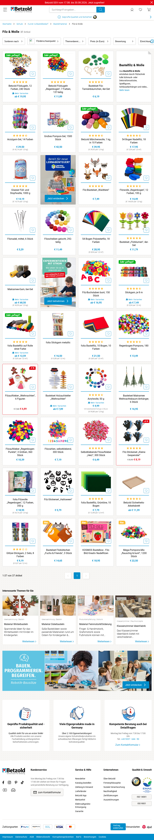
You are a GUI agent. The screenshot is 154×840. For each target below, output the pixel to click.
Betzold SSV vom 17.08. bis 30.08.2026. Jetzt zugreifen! (74, 2)
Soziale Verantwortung (114, 787)
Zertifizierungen (110, 795)
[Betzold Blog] (13, 790)
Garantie (79, 811)
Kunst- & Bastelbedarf (38, 24)
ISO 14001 (142, 797)
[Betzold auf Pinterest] (16, 783)
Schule (20, 24)
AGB (32, 837)
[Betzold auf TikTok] (22, 783)
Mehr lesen (124, 90)
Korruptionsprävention (63, 837)
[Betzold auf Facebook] (3, 783)
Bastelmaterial (60, 24)
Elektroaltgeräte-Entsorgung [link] (83, 805)
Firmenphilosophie (112, 783)
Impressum (7, 837)
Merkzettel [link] (80, 799)
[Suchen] (100, 9)
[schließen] (151, 2)
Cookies (102, 837)
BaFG (78, 837)
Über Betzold (109, 778)
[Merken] (32, 73)
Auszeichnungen (111, 799)
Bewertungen (90, 837)
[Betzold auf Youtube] (4, 790)
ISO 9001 (141, 803)
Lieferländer (80, 791)
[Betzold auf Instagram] (9, 783)
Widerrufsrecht (43, 837)
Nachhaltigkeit (110, 791)
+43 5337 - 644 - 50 (130, 739)
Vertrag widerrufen (118, 826)
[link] (140, 9)
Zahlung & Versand (84, 787)
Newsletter (80, 778)
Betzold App (80, 795)
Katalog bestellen (83, 783)
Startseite (6, 24)
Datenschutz (21, 837)
